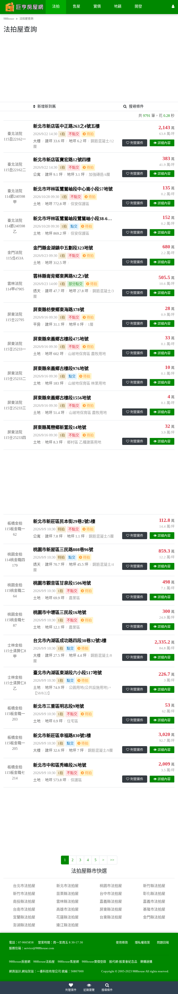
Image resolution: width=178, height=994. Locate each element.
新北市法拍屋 (67, 886)
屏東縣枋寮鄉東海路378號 (58, 309)
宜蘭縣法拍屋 (24, 917)
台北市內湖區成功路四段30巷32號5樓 (69, 640)
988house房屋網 (19, 961)
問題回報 (163, 942)
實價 (97, 6)
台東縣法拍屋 (111, 917)
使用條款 (122, 942)
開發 (138, 6)
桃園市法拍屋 (111, 886)
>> (112, 860)
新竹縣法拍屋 (154, 886)
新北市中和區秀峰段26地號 (59, 765)
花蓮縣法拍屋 (67, 917)
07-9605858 (26, 942)
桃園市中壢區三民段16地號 (59, 612)
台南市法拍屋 (24, 909)
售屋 (76, 6)
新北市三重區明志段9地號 (58, 706)
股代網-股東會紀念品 (123, 961)
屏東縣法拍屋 (111, 909)
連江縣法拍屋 (67, 925)
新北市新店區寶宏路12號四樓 (62, 159)
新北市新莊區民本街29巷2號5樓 (64, 521)
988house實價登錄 (94, 961)
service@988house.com (39, 948)
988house (8, 18)
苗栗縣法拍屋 (67, 894)
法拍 (56, 6)
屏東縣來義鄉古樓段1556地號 (62, 397)
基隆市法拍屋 (154, 909)
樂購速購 (146, 961)
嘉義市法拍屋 (154, 901)
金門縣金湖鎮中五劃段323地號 (63, 248)
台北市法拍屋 (24, 886)
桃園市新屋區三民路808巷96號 (63, 549)
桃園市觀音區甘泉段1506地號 (62, 583)
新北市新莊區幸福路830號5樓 (62, 735)
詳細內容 (164, 143)
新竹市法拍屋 (24, 894)
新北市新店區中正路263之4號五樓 (66, 126)
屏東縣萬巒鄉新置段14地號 (59, 427)
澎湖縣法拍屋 (24, 925)
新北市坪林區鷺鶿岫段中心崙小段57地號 (73, 189)
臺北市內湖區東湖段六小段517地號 (67, 672)
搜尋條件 (136, 106)
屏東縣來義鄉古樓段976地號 (61, 368)
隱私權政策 (142, 942)
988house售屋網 (68, 961)
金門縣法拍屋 (154, 917)
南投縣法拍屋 (24, 901)
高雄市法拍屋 (67, 909)
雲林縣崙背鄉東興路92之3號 (61, 276)
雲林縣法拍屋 (67, 901)
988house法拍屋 (44, 961)
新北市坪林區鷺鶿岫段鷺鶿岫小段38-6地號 (74, 218)
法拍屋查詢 (26, 18)
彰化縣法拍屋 (154, 894)
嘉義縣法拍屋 (111, 901)
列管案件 (136, 143)
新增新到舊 (46, 106)
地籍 (117, 6)
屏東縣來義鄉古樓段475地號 (61, 339)
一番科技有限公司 (49, 971)
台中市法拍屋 (111, 894)
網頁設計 (15, 971)
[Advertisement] (89, 69)
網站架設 (28, 971)
